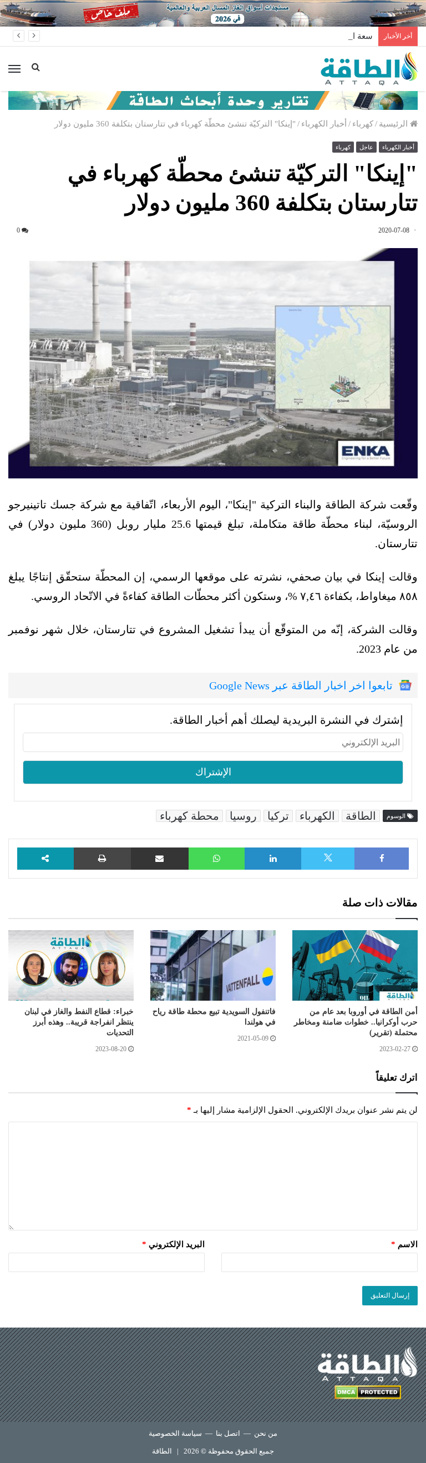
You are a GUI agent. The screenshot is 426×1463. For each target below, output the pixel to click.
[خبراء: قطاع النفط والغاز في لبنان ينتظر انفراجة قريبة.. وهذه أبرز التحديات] (71, 965)
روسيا (243, 816)
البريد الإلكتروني (173, 1244)
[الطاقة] (369, 68)
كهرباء (362, 123)
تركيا (278, 816)
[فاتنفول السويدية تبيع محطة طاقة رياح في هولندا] (213, 965)
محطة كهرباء (189, 816)
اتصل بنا (228, 1433)
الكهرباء (317, 816)
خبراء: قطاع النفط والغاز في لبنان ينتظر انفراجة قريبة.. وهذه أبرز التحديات (79, 1022)
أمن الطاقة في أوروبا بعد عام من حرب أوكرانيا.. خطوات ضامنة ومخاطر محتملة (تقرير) (356, 1022)
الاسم (404, 1244)
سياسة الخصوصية (175, 1433)
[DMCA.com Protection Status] (367, 1394)
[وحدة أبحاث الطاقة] (213, 99)
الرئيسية (394, 123)
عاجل (366, 147)
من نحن (265, 1433)
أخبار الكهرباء (324, 123)
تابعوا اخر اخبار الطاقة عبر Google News (301, 685)
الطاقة (361, 816)
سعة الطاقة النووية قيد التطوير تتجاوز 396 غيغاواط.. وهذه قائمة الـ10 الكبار (243, 36)
